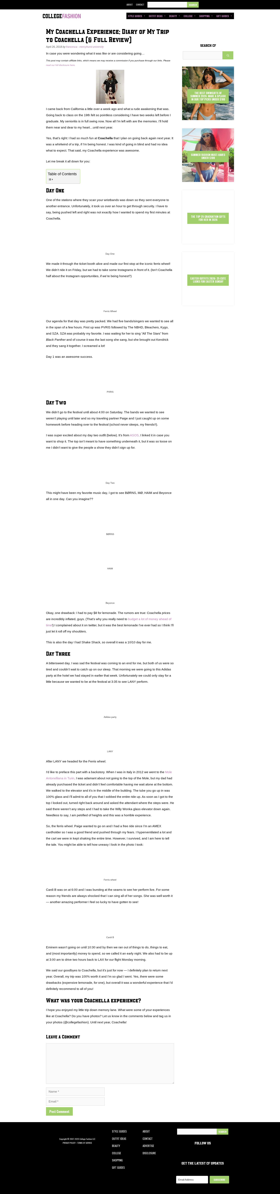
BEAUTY (116, 1146)
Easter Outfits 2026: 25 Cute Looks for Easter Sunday (208, 279)
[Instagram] (218, 5)
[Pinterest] (225, 5)
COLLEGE (116, 1153)
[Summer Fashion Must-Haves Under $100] (208, 179)
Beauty (173, 16)
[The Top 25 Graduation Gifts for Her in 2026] (208, 240)
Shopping (204, 16)
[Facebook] (203, 5)
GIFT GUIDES (118, 1167)
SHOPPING (117, 1160)
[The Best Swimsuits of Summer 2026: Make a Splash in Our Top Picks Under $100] (208, 117)
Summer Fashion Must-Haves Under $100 (208, 156)
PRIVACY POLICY (69, 1142)
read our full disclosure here (60, 65)
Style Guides (135, 16)
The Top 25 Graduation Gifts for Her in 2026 (208, 218)
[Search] (193, 5)
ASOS (134, 435)
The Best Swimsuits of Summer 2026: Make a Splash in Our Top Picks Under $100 (208, 96)
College (188, 16)
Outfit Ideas (156, 16)
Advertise (148, 1146)
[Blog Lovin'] (233, 5)
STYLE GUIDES (119, 1131)
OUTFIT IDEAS (119, 1139)
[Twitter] (211, 5)
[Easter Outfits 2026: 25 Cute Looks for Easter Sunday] (208, 302)
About (130, 4)
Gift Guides (222, 16)
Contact (140, 4)
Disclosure (149, 1153)
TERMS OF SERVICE (84, 1142)
